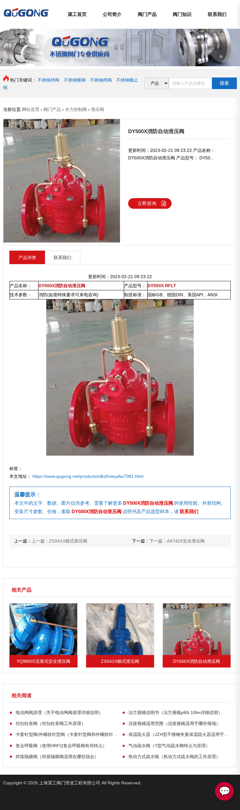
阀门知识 (182, 14)
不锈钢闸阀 (101, 80)
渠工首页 (77, 14)
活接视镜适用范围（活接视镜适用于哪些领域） (171, 723)
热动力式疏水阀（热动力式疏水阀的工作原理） (171, 756)
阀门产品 (147, 14)
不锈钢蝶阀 (75, 80)
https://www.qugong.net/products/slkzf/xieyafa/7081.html (87, 476)
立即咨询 (147, 203)
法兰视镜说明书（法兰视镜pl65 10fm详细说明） (172, 712)
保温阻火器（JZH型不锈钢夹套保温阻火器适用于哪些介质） (176, 734)
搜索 (224, 83)
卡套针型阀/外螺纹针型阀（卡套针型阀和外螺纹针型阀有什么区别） (63, 734)
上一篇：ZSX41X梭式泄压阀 (59, 540)
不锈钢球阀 (48, 80)
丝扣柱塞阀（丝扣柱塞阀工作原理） (47, 723)
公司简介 (112, 14)
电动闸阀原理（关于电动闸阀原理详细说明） (56, 712)
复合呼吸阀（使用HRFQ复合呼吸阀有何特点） (58, 745)
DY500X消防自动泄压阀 (148, 503)
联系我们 (217, 14)
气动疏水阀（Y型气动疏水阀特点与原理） (166, 745)
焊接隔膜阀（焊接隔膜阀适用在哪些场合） (54, 756)
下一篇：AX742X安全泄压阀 (177, 540)
